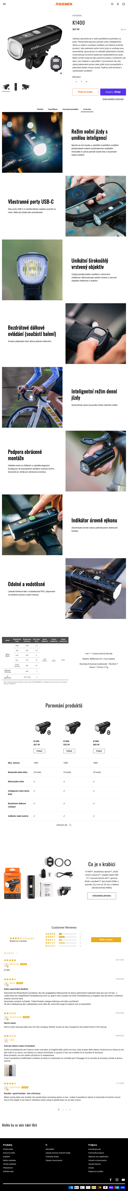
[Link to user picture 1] (10, 1070)
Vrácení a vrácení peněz (97, 1160)
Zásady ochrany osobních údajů (58, 1153)
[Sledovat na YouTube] (123, 1179)
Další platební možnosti (113, 99)
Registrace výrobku (95, 1171)
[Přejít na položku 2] (16, 87)
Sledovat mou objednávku (98, 1157)
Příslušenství (8, 1168)
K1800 (96, 741)
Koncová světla (9, 1153)
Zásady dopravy (94, 1164)
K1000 (66, 741)
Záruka (91, 1168)
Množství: (76, 77)
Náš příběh (50, 1149)
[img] (10, 960)
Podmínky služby (52, 1157)
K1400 (36, 741)
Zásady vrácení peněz (54, 1160)
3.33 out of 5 (28, 938)
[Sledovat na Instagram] (117, 1179)
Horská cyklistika (9, 1164)
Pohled (39, 751)
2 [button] (62, 1109)
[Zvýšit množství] (86, 82)
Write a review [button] (106, 939)
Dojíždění (6, 1157)
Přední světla (8, 1149)
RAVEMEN (77, 15)
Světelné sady (8, 1171)
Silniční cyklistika (9, 1160)
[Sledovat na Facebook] (110, 1179)
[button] (51, 934)
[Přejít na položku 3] (26, 87)
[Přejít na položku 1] (6, 87)
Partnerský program (96, 1153)
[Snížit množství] (76, 82)
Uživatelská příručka (101, 896)
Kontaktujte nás (94, 1149)
